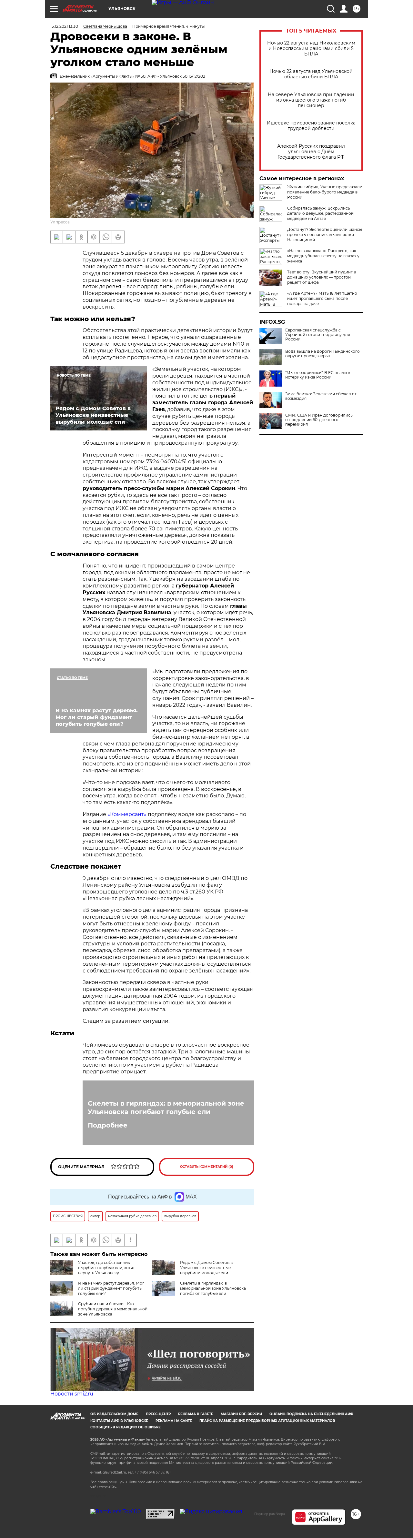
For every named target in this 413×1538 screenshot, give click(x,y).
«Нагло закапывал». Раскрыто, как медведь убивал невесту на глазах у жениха (323, 255)
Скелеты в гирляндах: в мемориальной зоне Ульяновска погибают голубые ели (166, 1107)
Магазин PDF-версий (241, 1414)
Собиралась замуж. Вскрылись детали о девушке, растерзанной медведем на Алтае (320, 213)
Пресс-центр (158, 1414)
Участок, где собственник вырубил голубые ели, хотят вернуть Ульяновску (106, 1267)
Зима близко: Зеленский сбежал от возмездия (321, 396)
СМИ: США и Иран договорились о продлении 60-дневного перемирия (319, 420)
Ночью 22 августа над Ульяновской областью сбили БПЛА (311, 74)
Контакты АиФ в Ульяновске (119, 1421)
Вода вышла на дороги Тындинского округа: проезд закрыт (322, 353)
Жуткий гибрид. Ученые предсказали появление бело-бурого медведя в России (324, 192)
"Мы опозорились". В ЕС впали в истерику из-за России (317, 375)
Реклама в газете (195, 1414)
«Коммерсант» (126, 814)
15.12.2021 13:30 (64, 26)
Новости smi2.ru (71, 1394)
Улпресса (60, 222)
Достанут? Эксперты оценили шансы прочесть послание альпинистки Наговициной (324, 234)
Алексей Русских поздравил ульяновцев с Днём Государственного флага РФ (311, 151)
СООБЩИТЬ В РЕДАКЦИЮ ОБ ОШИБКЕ (125, 1427)
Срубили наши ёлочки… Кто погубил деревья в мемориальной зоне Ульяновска (112, 1308)
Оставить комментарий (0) (206, 1167)
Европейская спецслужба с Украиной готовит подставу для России (317, 334)
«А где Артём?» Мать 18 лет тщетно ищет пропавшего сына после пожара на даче (322, 298)
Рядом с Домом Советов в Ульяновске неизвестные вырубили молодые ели (206, 1267)
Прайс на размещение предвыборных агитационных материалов (267, 1421)
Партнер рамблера (269, 1514)
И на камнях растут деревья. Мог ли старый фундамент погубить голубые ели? (111, 1288)
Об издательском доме (114, 1414)
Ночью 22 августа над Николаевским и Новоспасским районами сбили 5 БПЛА (311, 48)
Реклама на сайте (174, 1421)
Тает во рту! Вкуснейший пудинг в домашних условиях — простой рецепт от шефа (321, 277)
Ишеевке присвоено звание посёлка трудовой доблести (311, 125)
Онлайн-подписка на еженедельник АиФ (311, 1414)
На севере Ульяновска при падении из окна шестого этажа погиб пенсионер (311, 100)
